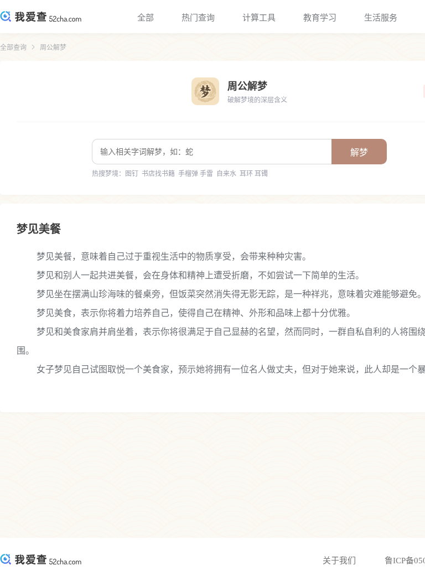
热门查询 (198, 17)
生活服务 (380, 17)
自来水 (226, 174)
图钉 (131, 174)
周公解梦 (53, 47)
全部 (145, 17)
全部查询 (13, 47)
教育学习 (319, 17)
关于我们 (339, 560)
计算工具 (259, 17)
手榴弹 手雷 (195, 174)
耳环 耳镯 (254, 174)
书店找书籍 (158, 174)
